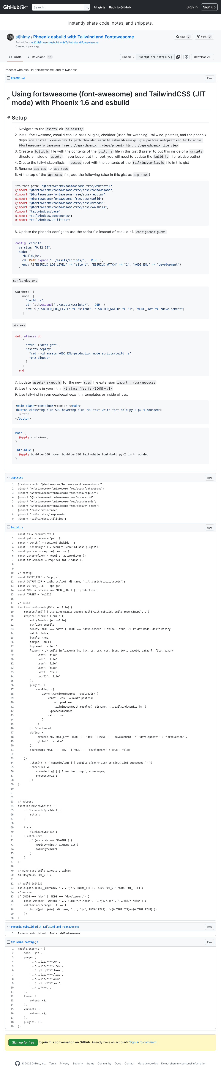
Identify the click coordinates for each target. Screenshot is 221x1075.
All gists (100, 7)
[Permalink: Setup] (9, 118)
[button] (178, 57)
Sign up (209, 7)
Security (78, 1063)
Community (104, 1063)
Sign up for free (23, 1042)
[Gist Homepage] (15, 7)
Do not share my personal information (183, 1063)
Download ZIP (202, 56)
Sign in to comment (142, 1042)
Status (90, 1063)
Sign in (192, 7)
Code (18, 57)
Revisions (41, 57)
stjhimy (23, 36)
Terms (53, 1063)
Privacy (64, 1063)
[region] (110, 277)
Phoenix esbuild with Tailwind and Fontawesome (83, 36)
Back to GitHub (120, 7)
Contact (129, 1063)
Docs (118, 1063)
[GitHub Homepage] (17, 1063)
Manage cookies (148, 1063)
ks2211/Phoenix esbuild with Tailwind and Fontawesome (64, 42)
